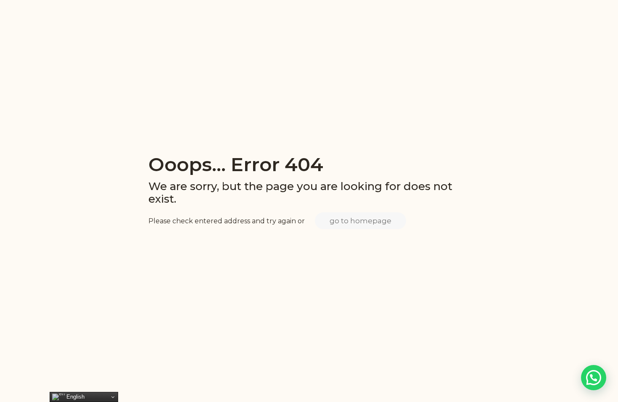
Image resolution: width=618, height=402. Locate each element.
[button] (593, 377)
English (75, 397)
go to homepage (360, 221)
